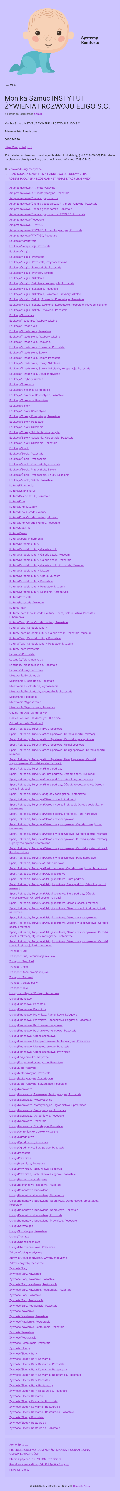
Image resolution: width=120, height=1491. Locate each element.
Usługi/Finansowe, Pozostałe (27, 1004)
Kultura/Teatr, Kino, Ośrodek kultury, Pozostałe (38, 622)
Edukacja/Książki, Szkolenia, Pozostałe (33, 288)
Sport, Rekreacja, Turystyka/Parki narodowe (37, 863)
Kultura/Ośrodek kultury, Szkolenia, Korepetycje (39, 591)
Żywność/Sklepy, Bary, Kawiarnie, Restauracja (38, 1369)
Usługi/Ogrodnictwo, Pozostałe (28, 1142)
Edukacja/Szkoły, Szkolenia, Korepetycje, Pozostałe (41, 437)
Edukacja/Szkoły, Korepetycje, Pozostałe (34, 416)
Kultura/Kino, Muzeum (23, 506)
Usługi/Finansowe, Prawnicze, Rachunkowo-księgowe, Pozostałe (50, 1019)
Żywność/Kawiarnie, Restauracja (29, 1321)
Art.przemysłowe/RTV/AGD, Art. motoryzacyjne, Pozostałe (45, 230)
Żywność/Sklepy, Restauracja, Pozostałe (34, 1428)
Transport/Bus (18, 950)
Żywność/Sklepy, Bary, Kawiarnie (30, 1358)
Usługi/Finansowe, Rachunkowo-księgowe (35, 1025)
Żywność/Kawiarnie (21, 1311)
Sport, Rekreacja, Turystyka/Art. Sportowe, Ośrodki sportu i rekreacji (52, 734)
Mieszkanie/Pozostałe (23, 696)
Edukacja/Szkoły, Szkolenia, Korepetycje (34, 432)
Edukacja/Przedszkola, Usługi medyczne (34, 373)
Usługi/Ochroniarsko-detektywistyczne (33, 1131)
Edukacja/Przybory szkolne (26, 379)
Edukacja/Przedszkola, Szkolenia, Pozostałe (37, 347)
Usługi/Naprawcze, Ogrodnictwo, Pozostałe (36, 1115)
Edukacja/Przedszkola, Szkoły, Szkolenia (34, 363)
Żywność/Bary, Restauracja (26, 1300)
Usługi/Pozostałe (19, 1152)
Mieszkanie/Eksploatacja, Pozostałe (31, 680)
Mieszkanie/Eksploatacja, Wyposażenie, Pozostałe (40, 691)
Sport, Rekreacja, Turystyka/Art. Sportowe (35, 728)
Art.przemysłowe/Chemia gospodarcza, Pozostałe (40, 209)
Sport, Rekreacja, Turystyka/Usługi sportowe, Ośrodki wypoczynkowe (53, 917)
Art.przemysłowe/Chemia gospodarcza (33, 198)
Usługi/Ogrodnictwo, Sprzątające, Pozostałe (37, 1147)
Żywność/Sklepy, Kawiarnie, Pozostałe (33, 1401)
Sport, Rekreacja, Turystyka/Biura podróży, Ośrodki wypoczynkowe (51, 779)
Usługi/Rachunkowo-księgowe (28, 1179)
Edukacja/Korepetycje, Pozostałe (29, 246)
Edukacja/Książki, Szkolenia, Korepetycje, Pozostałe (41, 283)
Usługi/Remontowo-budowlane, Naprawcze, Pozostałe (43, 1210)
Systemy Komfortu (90, 40)
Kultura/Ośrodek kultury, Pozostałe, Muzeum (37, 586)
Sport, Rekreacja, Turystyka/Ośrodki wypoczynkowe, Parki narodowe (52, 857)
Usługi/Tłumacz (19, 1236)
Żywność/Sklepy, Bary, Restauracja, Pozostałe (38, 1390)
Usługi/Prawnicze (20, 1158)
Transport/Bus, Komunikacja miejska (32, 956)
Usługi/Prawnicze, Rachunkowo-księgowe (35, 1168)
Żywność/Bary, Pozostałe (25, 1295)
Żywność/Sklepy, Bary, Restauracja (31, 1385)
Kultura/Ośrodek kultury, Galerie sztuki (33, 549)
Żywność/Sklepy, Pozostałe (26, 1417)
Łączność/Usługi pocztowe (26, 670)
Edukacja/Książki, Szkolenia (26, 278)
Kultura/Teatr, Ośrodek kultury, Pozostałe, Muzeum (41, 643)
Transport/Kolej (18, 966)
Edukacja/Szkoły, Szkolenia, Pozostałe (33, 443)
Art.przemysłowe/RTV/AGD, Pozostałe (33, 235)
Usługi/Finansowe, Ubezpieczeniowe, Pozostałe (39, 1046)
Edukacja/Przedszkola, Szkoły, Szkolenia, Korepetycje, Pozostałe (49, 368)
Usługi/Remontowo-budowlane (28, 1190)
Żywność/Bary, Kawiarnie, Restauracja (33, 1284)
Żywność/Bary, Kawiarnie (25, 1273)
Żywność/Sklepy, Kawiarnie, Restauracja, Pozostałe (41, 1412)
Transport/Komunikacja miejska (29, 972)
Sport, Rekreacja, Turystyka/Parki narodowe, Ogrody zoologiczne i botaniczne (58, 868)
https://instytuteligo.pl (18, 147)
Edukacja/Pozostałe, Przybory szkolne (33, 320)
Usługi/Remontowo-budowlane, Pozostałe (35, 1215)
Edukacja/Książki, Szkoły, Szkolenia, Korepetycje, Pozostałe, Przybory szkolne (58, 304)
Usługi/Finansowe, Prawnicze (27, 1009)
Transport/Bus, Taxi (21, 961)
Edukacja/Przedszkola (23, 326)
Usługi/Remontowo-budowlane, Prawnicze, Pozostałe (43, 1220)
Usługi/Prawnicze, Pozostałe (27, 1163)
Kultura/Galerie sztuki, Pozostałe (29, 496)
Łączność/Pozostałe (22, 654)
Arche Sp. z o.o (18, 1444)
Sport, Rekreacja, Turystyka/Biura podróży (35, 768)
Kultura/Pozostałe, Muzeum (26, 602)
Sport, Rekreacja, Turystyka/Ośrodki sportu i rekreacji (42, 799)
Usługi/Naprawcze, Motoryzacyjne (30, 1099)
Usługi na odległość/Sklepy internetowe (34, 993)
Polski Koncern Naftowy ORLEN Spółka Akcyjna (39, 1464)
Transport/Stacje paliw (23, 982)
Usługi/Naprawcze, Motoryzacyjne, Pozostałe (37, 1110)
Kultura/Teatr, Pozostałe (24, 648)
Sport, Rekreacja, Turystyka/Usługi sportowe (37, 873)
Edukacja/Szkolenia (21, 384)
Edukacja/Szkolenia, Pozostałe (28, 400)
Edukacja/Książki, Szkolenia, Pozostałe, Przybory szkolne (45, 294)
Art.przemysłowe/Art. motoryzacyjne (32, 187)
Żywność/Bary (18, 1268)
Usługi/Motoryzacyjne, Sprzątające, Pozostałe (38, 1083)
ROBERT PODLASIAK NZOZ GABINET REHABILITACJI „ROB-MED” (50, 178)
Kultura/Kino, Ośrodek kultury (27, 512)
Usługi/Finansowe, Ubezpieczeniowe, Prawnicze (39, 1051)
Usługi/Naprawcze (20, 1089)
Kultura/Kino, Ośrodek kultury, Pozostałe (34, 522)
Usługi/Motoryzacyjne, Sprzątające (31, 1078)
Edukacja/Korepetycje (22, 240)
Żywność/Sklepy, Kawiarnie (26, 1396)
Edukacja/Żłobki (19, 448)
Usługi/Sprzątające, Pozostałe (28, 1231)
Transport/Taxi (18, 988)
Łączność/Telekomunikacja (26, 659)
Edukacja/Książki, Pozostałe (26, 256)
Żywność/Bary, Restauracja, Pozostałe (33, 1305)
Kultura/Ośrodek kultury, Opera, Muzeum (34, 575)
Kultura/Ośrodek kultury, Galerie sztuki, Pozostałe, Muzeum (46, 565)
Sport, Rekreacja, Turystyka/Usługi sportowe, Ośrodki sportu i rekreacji (53, 902)
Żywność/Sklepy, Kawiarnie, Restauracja (34, 1406)
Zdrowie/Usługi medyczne (25, 169)
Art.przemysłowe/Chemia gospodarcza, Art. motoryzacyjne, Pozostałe (53, 203)
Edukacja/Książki (19, 251)
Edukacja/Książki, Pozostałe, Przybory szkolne (38, 262)
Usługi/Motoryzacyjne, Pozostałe (29, 1073)
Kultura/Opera (18, 533)
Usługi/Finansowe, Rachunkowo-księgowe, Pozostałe (42, 1030)
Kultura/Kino (17, 501)
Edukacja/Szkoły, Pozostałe (26, 421)
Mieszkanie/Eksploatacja (24, 675)
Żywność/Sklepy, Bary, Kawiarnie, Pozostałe (37, 1364)
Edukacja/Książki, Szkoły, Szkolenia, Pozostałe (38, 310)
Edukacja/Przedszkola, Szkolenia (30, 341)
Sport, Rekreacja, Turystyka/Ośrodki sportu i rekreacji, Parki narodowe (53, 813)
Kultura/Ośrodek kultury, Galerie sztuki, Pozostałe (40, 559)
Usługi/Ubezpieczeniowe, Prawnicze (32, 1247)
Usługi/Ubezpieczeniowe (24, 1241)
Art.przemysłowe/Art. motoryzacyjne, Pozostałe (39, 193)
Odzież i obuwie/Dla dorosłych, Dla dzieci (35, 718)
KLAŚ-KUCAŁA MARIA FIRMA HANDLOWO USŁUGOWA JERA (48, 173)
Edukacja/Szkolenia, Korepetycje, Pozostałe (36, 395)
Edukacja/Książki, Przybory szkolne (31, 272)
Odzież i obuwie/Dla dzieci (26, 723)
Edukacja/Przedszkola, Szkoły (28, 352)
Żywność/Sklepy (19, 1348)
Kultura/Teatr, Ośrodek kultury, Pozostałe (35, 638)
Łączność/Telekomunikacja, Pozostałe (33, 664)
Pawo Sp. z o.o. (19, 1469)
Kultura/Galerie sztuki (22, 490)
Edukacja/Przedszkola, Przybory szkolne (34, 336)
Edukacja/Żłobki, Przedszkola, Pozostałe (34, 464)
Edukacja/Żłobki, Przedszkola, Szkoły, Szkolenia (39, 474)
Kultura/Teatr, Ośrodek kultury (28, 627)
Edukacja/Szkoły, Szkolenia (26, 427)
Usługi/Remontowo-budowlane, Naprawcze (36, 1195)
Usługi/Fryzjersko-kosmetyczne (29, 1057)
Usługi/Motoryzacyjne (22, 1067)
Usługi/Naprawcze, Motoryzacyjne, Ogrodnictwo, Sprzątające (47, 1105)
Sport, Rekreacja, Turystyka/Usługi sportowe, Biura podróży (46, 879)
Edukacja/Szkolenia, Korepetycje (29, 389)
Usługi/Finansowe (20, 998)
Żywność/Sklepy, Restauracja (27, 1422)
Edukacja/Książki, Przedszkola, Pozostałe (35, 267)
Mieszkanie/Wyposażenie (25, 702)
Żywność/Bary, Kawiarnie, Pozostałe (32, 1279)
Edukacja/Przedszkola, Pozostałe (30, 331)
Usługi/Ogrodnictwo (21, 1136)
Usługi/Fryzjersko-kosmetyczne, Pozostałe (36, 1062)
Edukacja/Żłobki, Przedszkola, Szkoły (32, 469)
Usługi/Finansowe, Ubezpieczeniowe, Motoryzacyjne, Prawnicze (49, 1041)
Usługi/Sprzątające (21, 1225)
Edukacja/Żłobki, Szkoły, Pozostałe (31, 480)
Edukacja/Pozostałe (21, 315)
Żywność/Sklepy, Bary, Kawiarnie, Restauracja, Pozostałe (45, 1374)
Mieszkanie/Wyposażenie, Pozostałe (32, 707)
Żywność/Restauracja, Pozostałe (29, 1342)
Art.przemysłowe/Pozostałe (26, 219)
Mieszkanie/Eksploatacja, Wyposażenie (33, 686)
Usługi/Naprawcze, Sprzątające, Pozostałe (36, 1126)
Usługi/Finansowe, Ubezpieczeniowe (32, 1035)
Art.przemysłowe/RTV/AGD (26, 224)
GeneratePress (81, 1486)
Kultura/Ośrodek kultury (24, 544)
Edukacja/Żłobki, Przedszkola (27, 458)
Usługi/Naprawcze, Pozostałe (27, 1121)
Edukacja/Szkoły (19, 405)
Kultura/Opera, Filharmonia (26, 538)
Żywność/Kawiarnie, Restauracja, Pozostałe (36, 1326)
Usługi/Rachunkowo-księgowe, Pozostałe (35, 1184)
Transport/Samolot (21, 977)
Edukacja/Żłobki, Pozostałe (26, 453)
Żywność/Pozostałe (21, 1332)
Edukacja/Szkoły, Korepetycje (27, 411)
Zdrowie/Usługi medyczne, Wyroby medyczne (38, 1257)
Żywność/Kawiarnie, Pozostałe (28, 1316)
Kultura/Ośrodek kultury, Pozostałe (31, 581)
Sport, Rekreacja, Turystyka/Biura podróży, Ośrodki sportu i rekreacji (52, 773)
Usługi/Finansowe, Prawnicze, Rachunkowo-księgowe (43, 1014)
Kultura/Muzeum (19, 528)
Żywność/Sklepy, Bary (23, 1353)
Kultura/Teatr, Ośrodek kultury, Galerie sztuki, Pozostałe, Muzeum (50, 633)
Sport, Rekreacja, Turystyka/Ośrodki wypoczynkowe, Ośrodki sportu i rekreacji (58, 833)
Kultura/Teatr (17, 607)
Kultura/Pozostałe (20, 597)
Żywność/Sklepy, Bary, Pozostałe (30, 1380)
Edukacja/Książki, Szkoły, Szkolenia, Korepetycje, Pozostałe (46, 299)
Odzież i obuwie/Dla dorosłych (28, 712)
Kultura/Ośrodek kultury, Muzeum (30, 570)
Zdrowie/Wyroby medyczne (26, 1263)
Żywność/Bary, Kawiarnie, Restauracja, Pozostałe (40, 1289)
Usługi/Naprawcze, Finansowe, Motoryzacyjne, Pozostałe (45, 1094)
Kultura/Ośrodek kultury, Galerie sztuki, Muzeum (39, 554)
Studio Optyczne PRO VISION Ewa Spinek (35, 1459)
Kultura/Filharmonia (21, 485)
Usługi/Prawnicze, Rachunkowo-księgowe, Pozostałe (42, 1174)
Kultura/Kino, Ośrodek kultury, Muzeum (33, 517)
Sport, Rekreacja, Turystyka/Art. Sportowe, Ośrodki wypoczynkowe (51, 739)
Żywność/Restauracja (22, 1337)
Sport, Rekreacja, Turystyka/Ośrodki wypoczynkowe (42, 819)
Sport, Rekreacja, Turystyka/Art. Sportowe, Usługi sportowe (47, 744)
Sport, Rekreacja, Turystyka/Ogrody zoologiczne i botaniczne (47, 793)
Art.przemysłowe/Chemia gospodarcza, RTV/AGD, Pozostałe (47, 214)
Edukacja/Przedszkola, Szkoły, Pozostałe (34, 357)
